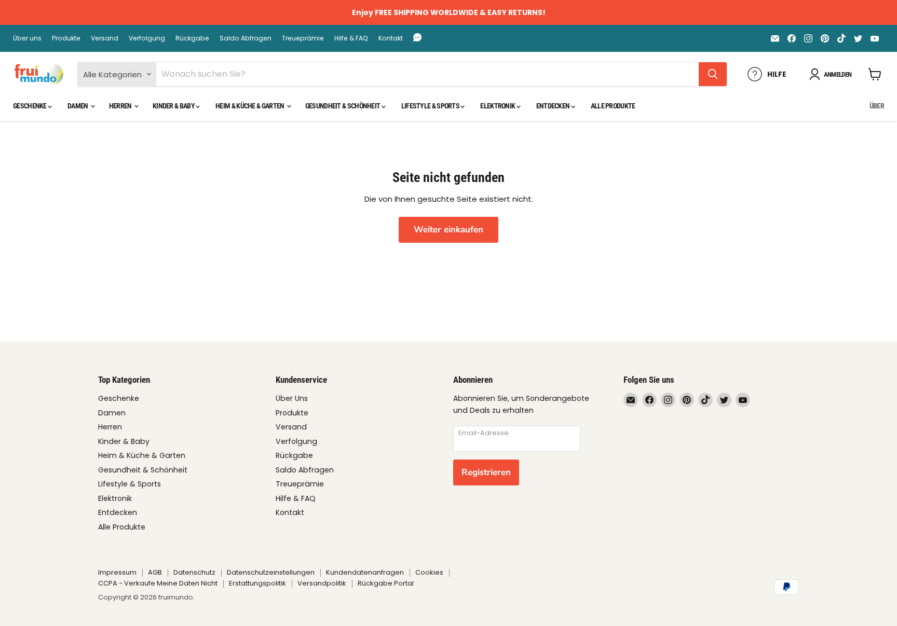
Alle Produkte (613, 106)
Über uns (27, 38)
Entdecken (553, 106)
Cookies (429, 572)
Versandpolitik (321, 583)
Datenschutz (194, 572)
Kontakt (390, 38)
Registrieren (486, 472)
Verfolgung (147, 38)
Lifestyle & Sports (431, 106)
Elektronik (498, 106)
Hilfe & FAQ (351, 38)
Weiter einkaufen (448, 229)
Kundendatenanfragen (365, 572)
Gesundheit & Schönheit (343, 106)
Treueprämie (303, 38)
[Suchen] (713, 74)
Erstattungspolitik (257, 583)
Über (876, 106)
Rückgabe (192, 38)
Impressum (117, 572)
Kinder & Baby (174, 106)
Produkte (66, 38)
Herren (121, 106)
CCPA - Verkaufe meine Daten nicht (158, 583)
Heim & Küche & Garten (250, 106)
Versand (104, 38)
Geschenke (30, 106)
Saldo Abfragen (245, 38)
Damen (78, 106)
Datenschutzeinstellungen (271, 572)
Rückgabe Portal (386, 583)
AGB (155, 572)
